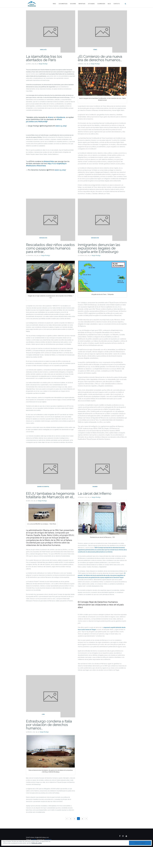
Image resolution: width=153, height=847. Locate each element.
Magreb (95, 486)
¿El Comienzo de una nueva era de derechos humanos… (100, 58)
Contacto (117, 3)
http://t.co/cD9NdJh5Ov (57, 163)
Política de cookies (37, 843)
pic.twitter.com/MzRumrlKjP (37, 121)
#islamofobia (48, 161)
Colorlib (33, 839)
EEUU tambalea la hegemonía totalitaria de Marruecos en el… (50, 495)
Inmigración (43, 238)
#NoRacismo (31, 166)
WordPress (48, 839)
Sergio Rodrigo (43, 63)
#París (59, 119)
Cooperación (101, 3)
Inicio (54, 3)
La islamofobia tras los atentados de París (44, 58)
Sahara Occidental (43, 486)
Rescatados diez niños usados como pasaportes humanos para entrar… (50, 248)
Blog (109, 3)
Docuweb (73, 3)
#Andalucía (60, 117)
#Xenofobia (41, 166)
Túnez (95, 49)
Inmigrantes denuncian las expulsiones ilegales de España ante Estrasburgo (99, 248)
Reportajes (82, 3)
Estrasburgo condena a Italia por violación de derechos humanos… (49, 724)
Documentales (63, 3)
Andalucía (43, 49)
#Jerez (50, 117)
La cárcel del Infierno (94, 493)
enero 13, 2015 (60, 126)
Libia (43, 714)
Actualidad (91, 3)
